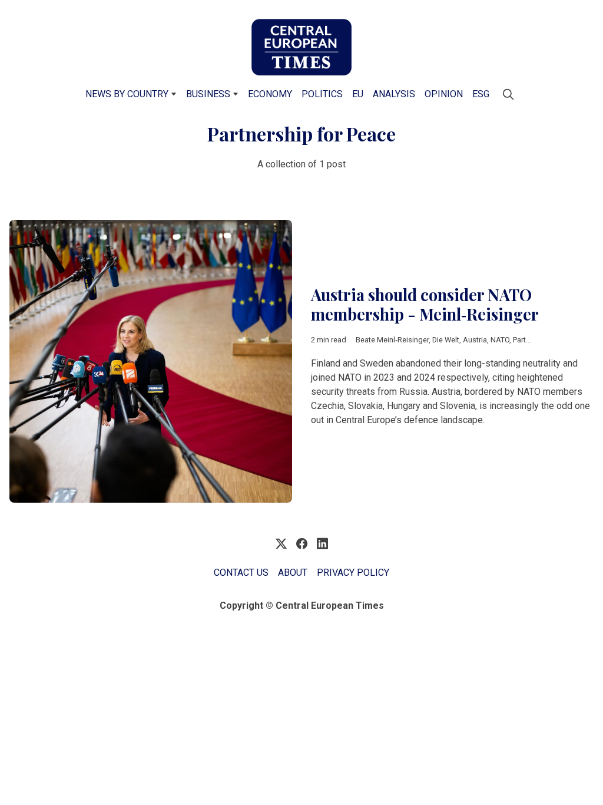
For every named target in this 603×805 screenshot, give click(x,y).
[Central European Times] (301, 47)
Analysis (394, 94)
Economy (270, 94)
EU (357, 94)
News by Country (126, 94)
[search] (508, 94)
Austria (475, 339)
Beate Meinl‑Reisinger (392, 339)
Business (208, 94)
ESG (480, 94)
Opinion (444, 94)
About (292, 572)
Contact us (241, 572)
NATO (500, 339)
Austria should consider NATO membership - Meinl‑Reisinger (425, 304)
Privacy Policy (353, 572)
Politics (322, 94)
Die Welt (445, 339)
